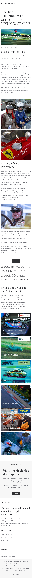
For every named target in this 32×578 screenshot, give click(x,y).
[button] (30, 3)
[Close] (29, 568)
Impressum (5, 553)
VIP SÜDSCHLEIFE (6, 537)
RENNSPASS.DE (8, 3)
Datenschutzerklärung (9, 556)
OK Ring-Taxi (5, 540)
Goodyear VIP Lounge (8, 543)
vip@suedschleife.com (12, 253)
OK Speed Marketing (8, 534)
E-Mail (16, 261)
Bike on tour (5, 545)
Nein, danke (16, 574)
